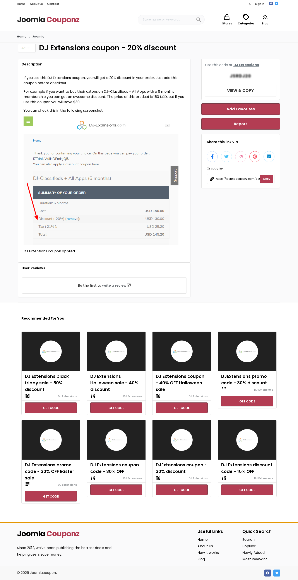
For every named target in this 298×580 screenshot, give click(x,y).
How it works (208, 552)
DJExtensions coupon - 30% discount (181, 468)
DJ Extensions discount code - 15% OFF (246, 468)
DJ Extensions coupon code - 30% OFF (114, 468)
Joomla (38, 36)
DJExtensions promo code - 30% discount (244, 379)
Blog (201, 559)
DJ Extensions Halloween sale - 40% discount (114, 382)
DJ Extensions (246, 64)
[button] (250, 4)
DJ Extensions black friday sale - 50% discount (47, 382)
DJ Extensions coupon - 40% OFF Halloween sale (180, 382)
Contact (53, 4)
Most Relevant (254, 559)
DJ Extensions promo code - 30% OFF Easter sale (49, 471)
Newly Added (253, 552)
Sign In (259, 4)
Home (21, 4)
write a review (114, 285)
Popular (249, 546)
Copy (266, 179)
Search (248, 539)
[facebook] (271, 3)
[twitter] (276, 3)
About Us (36, 4)
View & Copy (240, 90)
